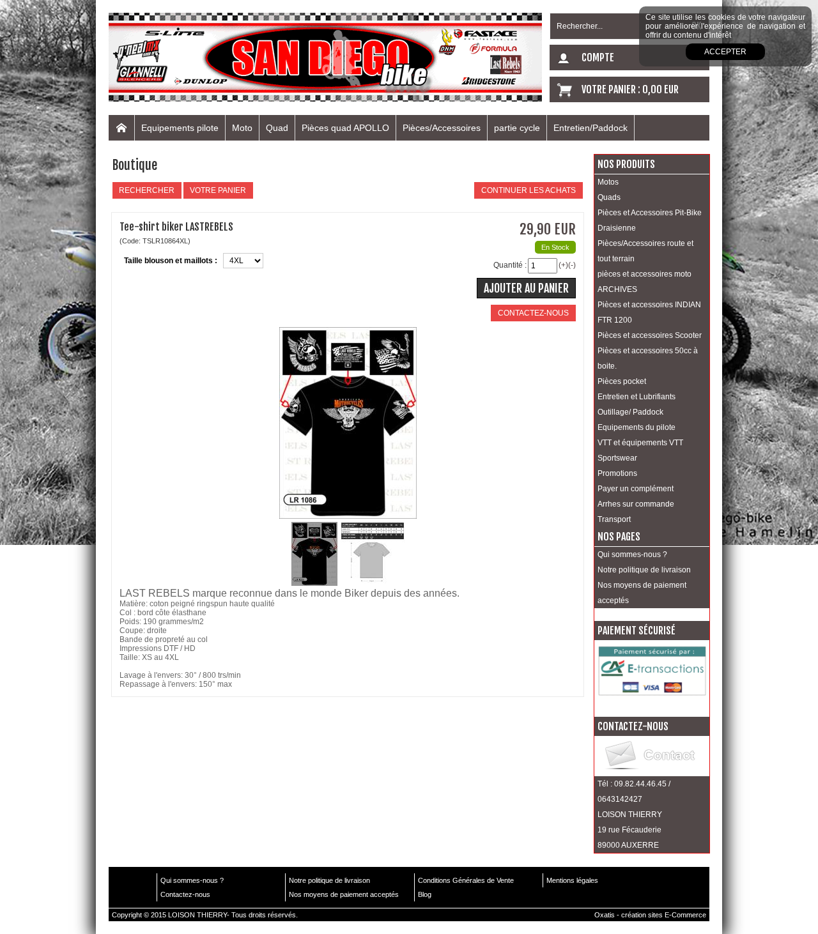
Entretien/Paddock (590, 128)
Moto (242, 128)
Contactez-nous (185, 894)
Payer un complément (636, 488)
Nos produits (626, 164)
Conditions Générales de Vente (466, 880)
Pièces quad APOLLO (345, 128)
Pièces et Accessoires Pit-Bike (650, 212)
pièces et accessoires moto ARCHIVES (644, 282)
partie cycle (517, 128)
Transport (614, 519)
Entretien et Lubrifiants (636, 396)
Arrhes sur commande (636, 504)
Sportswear (617, 458)
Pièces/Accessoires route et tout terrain (645, 251)
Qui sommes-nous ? (632, 554)
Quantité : (510, 265)
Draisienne (617, 228)
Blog (424, 894)
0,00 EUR (660, 89)
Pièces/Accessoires (442, 128)
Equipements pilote (180, 128)
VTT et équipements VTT (640, 442)
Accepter (725, 51)
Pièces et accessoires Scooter (650, 335)
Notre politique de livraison (644, 569)
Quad (277, 128)
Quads (609, 197)
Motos (608, 182)
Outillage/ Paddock (630, 412)
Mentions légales (572, 880)
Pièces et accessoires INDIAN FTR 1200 (649, 312)
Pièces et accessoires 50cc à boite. (648, 358)
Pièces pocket (622, 381)
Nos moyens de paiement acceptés (642, 593)
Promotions (617, 473)
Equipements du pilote (636, 427)
